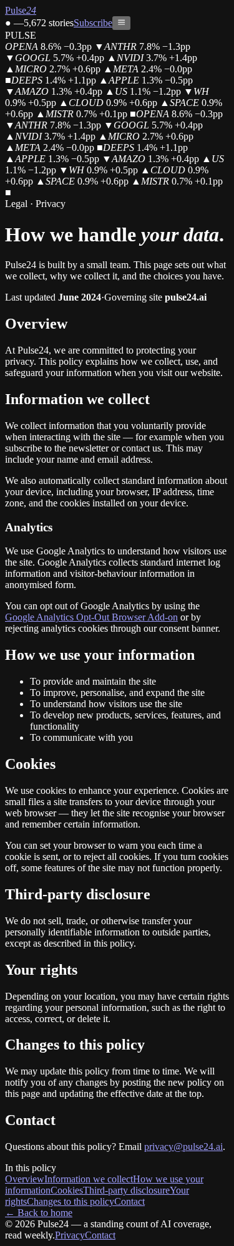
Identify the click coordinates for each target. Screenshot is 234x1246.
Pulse (20, 10)
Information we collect (88, 1179)
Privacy (70, 1235)
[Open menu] (121, 23)
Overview (24, 1179)
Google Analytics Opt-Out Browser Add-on (91, 617)
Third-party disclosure (126, 1190)
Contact (129, 1201)
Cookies (67, 1190)
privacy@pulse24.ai (183, 1146)
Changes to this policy (70, 1201)
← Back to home (38, 1212)
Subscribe (93, 22)
